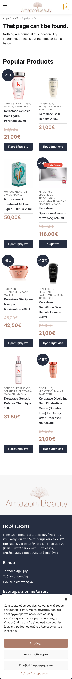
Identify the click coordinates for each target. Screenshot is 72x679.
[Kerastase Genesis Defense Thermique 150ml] (18, 370)
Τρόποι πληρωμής (15, 571)
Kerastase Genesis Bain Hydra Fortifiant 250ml (17, 115)
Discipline (10, 289)
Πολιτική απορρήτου (34, 673)
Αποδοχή (36, 643)
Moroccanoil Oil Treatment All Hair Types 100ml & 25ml (18, 204)
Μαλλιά (8, 106)
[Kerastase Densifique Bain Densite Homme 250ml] (53, 271)
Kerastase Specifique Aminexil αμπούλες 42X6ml (52, 213)
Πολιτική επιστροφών (18, 582)
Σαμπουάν (21, 106)
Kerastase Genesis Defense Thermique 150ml (17, 403)
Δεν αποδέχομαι (36, 654)
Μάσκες (9, 295)
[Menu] (9, 7)
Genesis (9, 103)
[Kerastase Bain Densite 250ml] (53, 85)
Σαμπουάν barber (50, 295)
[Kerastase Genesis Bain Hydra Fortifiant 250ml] (18, 85)
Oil (25, 191)
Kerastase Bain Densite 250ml (49, 116)
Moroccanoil (13, 191)
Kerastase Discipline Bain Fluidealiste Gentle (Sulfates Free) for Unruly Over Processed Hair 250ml (53, 410)
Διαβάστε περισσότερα (53, 245)
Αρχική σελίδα (11, 18)
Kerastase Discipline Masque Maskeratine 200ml (18, 304)
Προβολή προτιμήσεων (36, 665)
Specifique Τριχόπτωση (46, 196)
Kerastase (23, 103)
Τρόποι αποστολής (16, 576)
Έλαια (7, 194)
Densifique (46, 103)
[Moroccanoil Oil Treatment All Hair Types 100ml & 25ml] (18, 173)
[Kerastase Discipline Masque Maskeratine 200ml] (18, 271)
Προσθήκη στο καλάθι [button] (18, 148)
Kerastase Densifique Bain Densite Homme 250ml (50, 310)
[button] (66, 599)
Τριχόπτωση (46, 298)
